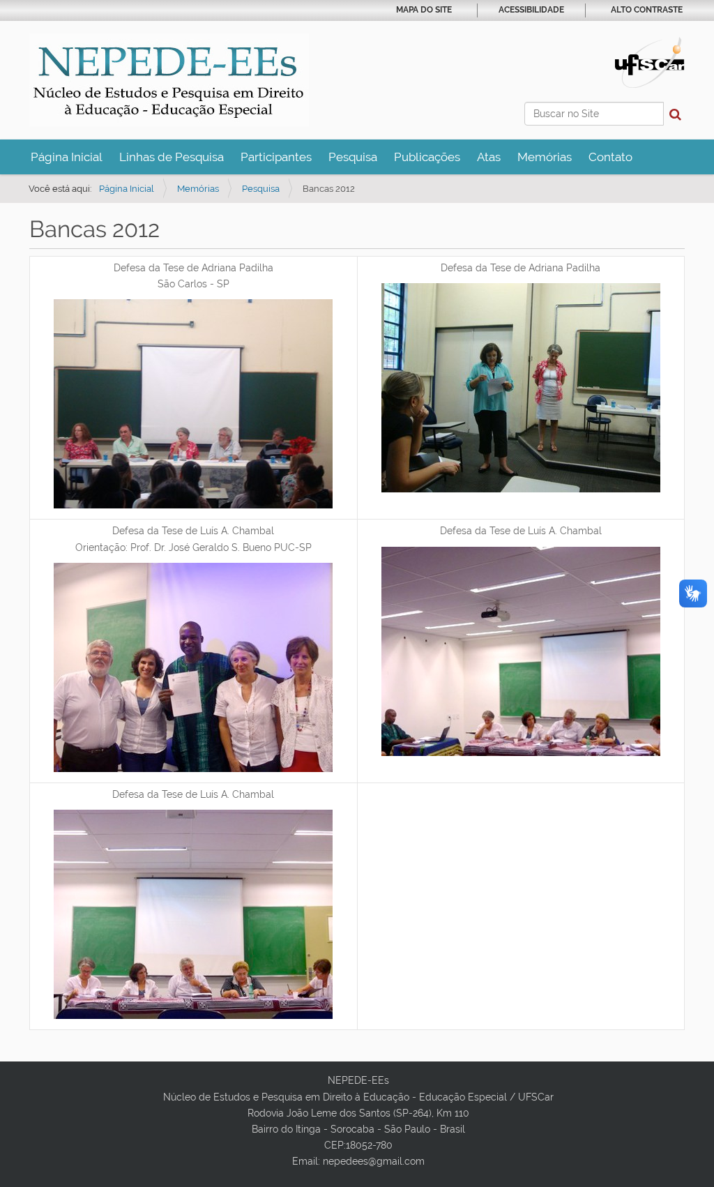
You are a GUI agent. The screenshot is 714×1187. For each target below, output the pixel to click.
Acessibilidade (531, 10)
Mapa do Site (424, 10)
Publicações (427, 157)
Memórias (544, 157)
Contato (610, 157)
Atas (489, 157)
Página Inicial (66, 157)
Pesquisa (352, 157)
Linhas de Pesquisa (171, 157)
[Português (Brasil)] (169, 79)
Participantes (276, 157)
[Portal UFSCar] (650, 61)
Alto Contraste (647, 10)
